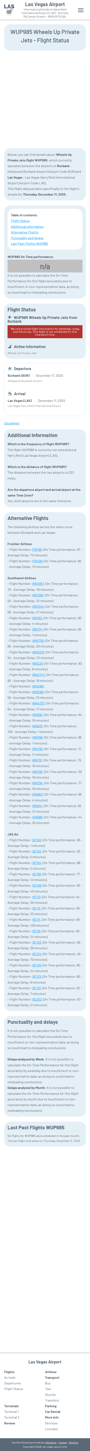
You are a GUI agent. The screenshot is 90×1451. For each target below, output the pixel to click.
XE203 (37, 999)
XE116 (36, 931)
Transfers (52, 1400)
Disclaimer (51, 1442)
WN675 (37, 726)
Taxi (48, 1389)
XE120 (36, 942)
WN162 (37, 618)
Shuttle (50, 1395)
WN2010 (38, 652)
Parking (51, 1406)
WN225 (37, 663)
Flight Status (20, 221)
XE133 (36, 988)
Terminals (11, 1406)
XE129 (36, 976)
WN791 (37, 760)
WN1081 (38, 595)
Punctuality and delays (27, 238)
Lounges (51, 1429)
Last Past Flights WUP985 (29, 243)
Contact (63, 1442)
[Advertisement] (45, 99)
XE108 (36, 885)
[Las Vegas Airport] (9, 9)
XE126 (36, 965)
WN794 (37, 783)
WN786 (37, 737)
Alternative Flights (24, 232)
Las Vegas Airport (45, 4)
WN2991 (38, 692)
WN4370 (38, 703)
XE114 (36, 919)
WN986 (37, 817)
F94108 (37, 561)
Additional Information (27, 226)
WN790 (37, 749)
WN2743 (38, 675)
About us (73, 1442)
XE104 (36, 863)
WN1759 (38, 640)
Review (9, 1423)
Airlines (51, 1372)
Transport (52, 1377)
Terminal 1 (11, 1412)
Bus (48, 1383)
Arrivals (9, 1377)
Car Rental (52, 1412)
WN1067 (38, 584)
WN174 (37, 629)
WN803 (37, 794)
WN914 (37, 806)
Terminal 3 (11, 1417)
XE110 (36, 897)
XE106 (36, 874)
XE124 (36, 954)
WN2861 (38, 686)
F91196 (37, 549)
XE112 (36, 908)
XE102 (36, 851)
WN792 (37, 772)
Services (51, 1423)
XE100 (36, 840)
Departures (12, 1383)
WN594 (37, 715)
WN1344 (38, 606)
